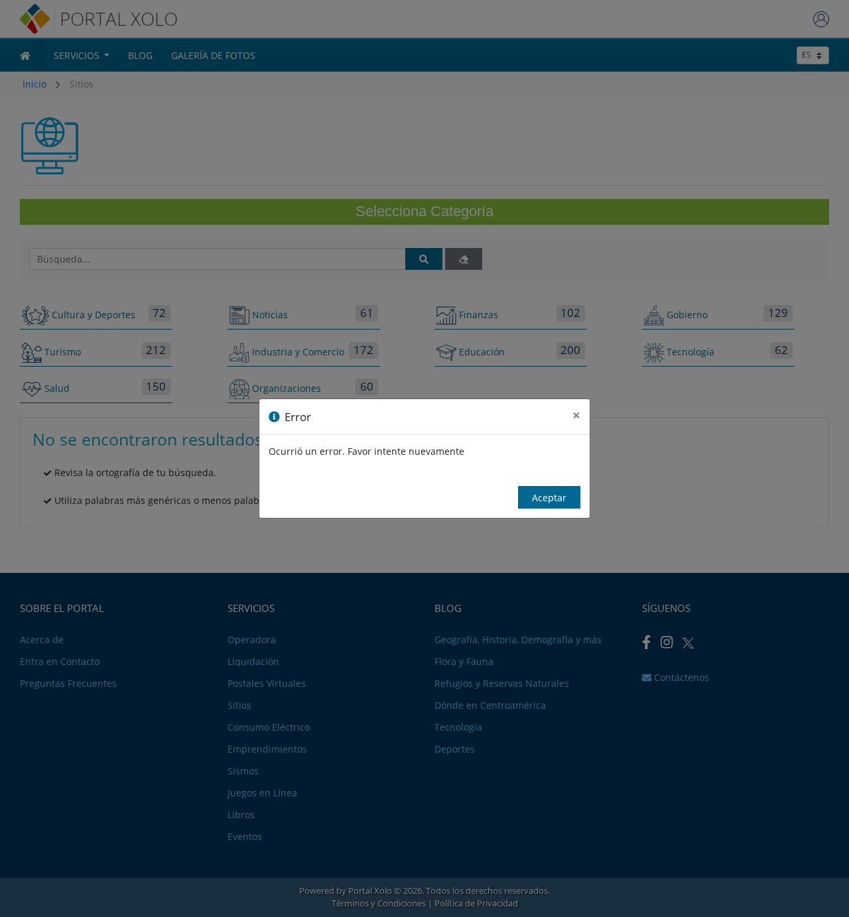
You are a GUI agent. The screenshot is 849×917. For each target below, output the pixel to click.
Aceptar (549, 497)
